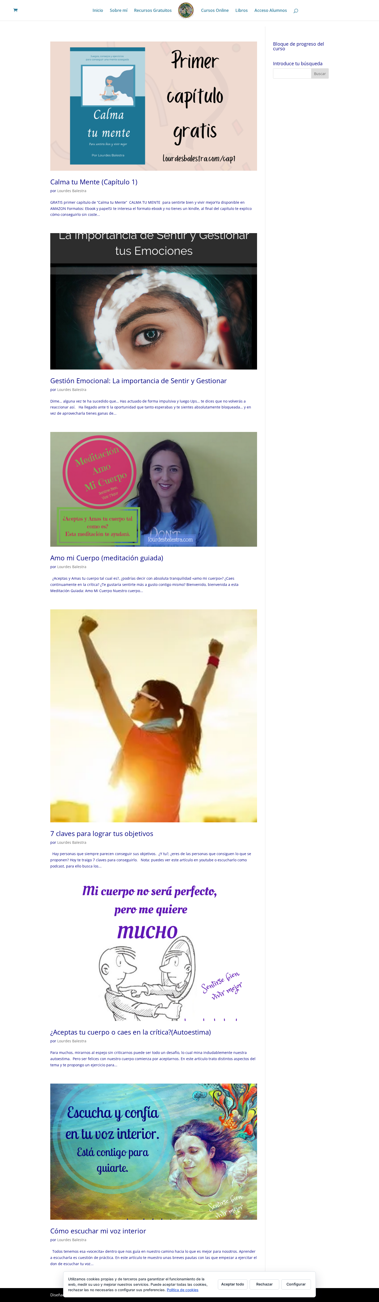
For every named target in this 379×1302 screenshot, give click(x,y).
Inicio (98, 11)
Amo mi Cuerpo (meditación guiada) (106, 557)
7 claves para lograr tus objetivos (101, 833)
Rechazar (264, 1284)
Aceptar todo (232, 1284)
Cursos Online (215, 11)
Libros (241, 11)
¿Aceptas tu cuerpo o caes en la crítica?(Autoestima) (130, 1032)
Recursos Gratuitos (153, 11)
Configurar (296, 1284)
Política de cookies (183, 1290)
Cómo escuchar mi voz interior (98, 1230)
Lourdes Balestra (71, 190)
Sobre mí (118, 11)
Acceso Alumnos (270, 11)
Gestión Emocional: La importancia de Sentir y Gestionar (138, 380)
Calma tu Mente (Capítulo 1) (93, 181)
